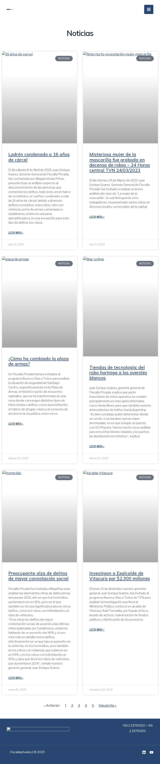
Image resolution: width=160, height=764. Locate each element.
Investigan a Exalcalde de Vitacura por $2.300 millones (119, 575)
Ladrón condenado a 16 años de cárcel (39, 157)
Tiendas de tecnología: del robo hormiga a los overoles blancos (118, 372)
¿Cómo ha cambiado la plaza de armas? (38, 361)
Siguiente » (107, 706)
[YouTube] (151, 752)
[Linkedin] (144, 752)
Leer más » (15, 232)
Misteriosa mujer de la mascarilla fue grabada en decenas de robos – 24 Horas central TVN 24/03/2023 (119, 162)
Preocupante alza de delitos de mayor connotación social (38, 575)
